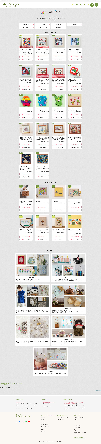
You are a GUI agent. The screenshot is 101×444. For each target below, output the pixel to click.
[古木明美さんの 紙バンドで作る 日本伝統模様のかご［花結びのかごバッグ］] (26, 192)
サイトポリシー (44, 422)
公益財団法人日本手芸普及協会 (80, 432)
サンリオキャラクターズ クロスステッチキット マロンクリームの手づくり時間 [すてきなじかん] (42, 138)
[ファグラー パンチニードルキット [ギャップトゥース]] (42, 100)
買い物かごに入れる (26, 56)
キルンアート (76, 424)
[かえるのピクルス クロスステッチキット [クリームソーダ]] (26, 221)
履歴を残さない (98, 390)
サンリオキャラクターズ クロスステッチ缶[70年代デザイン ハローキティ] (74, 80)
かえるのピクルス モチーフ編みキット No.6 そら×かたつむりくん (74, 231)
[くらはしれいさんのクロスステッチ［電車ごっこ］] (58, 192)
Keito (75, 421)
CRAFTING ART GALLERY (62, 417)
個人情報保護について (45, 426)
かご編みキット (74, 24)
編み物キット (58, 24)
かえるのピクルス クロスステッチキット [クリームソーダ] (25, 230)
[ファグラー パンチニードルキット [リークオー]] (58, 100)
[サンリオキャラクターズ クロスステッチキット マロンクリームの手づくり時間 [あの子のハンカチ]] (26, 129)
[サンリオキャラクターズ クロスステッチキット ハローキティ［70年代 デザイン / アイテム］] (42, 41)
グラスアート (76, 429)
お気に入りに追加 (26, 59)
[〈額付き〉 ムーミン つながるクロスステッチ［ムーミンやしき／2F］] (75, 41)
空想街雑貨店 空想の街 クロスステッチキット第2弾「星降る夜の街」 (42, 168)
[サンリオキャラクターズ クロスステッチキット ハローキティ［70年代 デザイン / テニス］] (42, 71)
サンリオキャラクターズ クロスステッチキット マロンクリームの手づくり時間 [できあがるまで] (58, 138)
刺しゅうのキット (26, 24)
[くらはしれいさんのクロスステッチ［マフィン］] (42, 221)
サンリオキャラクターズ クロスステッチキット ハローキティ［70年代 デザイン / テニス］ (42, 80)
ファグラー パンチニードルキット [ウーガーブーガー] (25, 109)
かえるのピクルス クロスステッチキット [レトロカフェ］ (58, 230)
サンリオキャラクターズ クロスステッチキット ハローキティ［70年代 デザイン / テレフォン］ (58, 80)
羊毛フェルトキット (26, 27)
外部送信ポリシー (44, 424)
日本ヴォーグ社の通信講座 (79, 417)
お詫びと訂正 (43, 429)
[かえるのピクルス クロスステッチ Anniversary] (42, 192)
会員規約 (42, 419)
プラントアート (77, 427)
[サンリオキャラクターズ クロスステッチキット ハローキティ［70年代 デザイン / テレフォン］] (58, 71)
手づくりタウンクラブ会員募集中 (6, 0)
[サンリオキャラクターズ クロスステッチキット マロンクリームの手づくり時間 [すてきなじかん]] (42, 129)
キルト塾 (76, 419)
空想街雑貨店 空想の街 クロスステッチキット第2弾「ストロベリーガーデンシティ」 (74, 138)
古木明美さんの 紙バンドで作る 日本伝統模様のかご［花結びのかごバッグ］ (26, 201)
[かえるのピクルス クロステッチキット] (75, 192)
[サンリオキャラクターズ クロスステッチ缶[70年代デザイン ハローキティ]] (75, 71)
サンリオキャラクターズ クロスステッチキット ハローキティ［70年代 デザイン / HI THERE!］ (25, 51)
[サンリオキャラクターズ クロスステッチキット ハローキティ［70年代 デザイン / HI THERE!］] (26, 41)
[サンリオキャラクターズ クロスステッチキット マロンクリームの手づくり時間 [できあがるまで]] (58, 129)
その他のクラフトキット (42, 27)
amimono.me (76, 422)
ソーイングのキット (42, 24)
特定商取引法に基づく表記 (46, 421)
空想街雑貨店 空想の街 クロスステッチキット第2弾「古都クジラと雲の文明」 (26, 168)
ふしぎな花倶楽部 (77, 425)
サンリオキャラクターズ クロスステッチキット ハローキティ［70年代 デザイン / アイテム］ (42, 51)
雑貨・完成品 (58, 27)
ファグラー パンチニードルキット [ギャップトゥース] (42, 109)
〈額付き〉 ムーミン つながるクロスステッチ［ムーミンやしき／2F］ (74, 50)
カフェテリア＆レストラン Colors (63, 421)
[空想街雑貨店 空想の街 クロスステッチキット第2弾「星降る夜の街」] (42, 158)
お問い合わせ (43, 431)
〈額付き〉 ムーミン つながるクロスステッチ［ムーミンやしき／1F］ (58, 50)
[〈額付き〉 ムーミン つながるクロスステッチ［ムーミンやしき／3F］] (26, 71)
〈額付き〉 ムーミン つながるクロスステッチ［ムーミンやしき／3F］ (26, 80)
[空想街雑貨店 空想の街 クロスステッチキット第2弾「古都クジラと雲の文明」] (26, 158)
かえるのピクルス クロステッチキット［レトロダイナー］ (74, 109)
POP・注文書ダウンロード (79, 439)
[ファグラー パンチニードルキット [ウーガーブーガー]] (26, 100)
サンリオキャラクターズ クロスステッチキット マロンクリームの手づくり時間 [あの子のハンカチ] (25, 138)
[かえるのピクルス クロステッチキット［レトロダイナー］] (75, 100)
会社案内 (42, 427)
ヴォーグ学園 (76, 430)
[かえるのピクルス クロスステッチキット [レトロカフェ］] (58, 221)
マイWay (76, 433)
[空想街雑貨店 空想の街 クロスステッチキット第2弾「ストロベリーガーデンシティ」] (75, 129)
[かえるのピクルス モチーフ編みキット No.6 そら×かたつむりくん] (75, 221)
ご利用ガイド (43, 417)
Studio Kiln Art (60, 419)
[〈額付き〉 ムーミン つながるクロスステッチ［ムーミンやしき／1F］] (58, 41)
